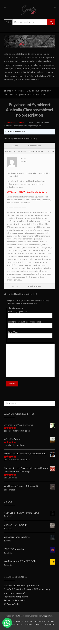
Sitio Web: (13, 332)
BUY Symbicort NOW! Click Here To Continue (27, 192)
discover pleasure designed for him (21, 585)
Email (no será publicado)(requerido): (24, 322)
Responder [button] (38, 151)
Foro (51, 621)
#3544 (51, 151)
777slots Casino (12, 604)
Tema (21, 90)
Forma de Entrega (22, 621)
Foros (13, 122)
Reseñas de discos (14, 624)
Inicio (10, 90)
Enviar (12, 383)
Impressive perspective (16, 596)
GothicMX (22, 122)
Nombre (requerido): (17, 311)
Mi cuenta (40, 621)
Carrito (29, 624)
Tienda (7, 122)
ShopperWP (47, 616)
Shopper (26, 616)
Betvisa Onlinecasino (14, 600)
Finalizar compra (45, 624)
